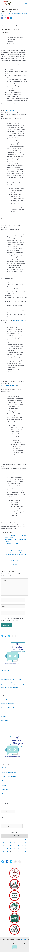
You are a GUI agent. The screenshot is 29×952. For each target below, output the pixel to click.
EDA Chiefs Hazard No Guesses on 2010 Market (16, 547)
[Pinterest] (8, 18)
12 (10, 845)
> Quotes (3, 716)
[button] (14, 3)
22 (22, 848)
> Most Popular (5, 699)
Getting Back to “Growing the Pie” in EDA (15, 549)
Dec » (16, 856)
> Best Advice (4, 712)
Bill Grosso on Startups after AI (8, 690)
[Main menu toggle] (26, 3)
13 (14, 845)
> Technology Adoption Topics (8, 707)
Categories (4, 823)
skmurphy (16, 13)
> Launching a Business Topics (8, 703)
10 (3, 845)
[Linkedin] (11, 18)
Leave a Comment (5, 13)
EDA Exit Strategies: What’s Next (9, 385)
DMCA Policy (14, 941)
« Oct (13, 856)
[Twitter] (5, 18)
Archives (3, 809)
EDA (12, 13)
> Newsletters (4, 720)
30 (25, 851)
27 (14, 851)
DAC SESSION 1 (10, 110)
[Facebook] (2, 18)
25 (7, 851)
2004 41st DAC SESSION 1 (7, 222)
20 (14, 848)
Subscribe (5, 671)
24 (3, 851)
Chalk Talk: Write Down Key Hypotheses (11, 687)
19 (10, 848)
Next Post (14, 564)
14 (18, 845)
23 (25, 848)
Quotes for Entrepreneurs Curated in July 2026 (12, 684)
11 (7, 845)
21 (18, 848)
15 (22, 845)
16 (25, 845)
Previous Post (14, 560)
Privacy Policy (23, 939)
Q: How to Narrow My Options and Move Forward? (13, 682)
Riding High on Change (17, 320)
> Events (3, 725)
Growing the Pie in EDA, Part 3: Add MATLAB (15, 554)
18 (7, 848)
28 (18, 851)
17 (3, 848)
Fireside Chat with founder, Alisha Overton (11, 679)
